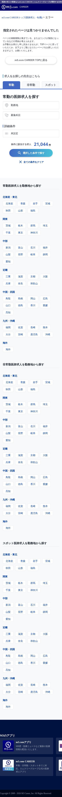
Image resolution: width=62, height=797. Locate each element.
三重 (8, 276)
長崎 (32, 327)
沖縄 (47, 334)
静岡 (45, 254)
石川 (32, 247)
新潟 (8, 247)
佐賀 (20, 327)
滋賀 (20, 276)
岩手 (35, 203)
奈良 (20, 283)
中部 (5, 241)
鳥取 (8, 298)
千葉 (8, 232)
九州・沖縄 (9, 320)
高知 (8, 312)
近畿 (5, 269)
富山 (20, 247)
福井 (45, 247)
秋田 (8, 210)
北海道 (9, 203)
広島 (45, 298)
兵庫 (8, 283)
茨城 (8, 225)
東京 (20, 232)
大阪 (45, 276)
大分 (8, 334)
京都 (32, 276)
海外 (5, 342)
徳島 (20, 305)
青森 (22, 203)
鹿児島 (34, 334)
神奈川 (34, 232)
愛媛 (45, 305)
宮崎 (20, 334)
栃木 (20, 225)
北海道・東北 (10, 197)
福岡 (8, 327)
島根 (20, 298)
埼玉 (45, 225)
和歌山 (34, 283)
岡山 (32, 298)
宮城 (47, 203)
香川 (32, 305)
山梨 (8, 254)
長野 (20, 254)
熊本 (45, 327)
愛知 (8, 261)
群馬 (32, 225)
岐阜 (32, 254)
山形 (20, 210)
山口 (8, 305)
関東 (5, 219)
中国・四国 (9, 291)
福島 (32, 210)
